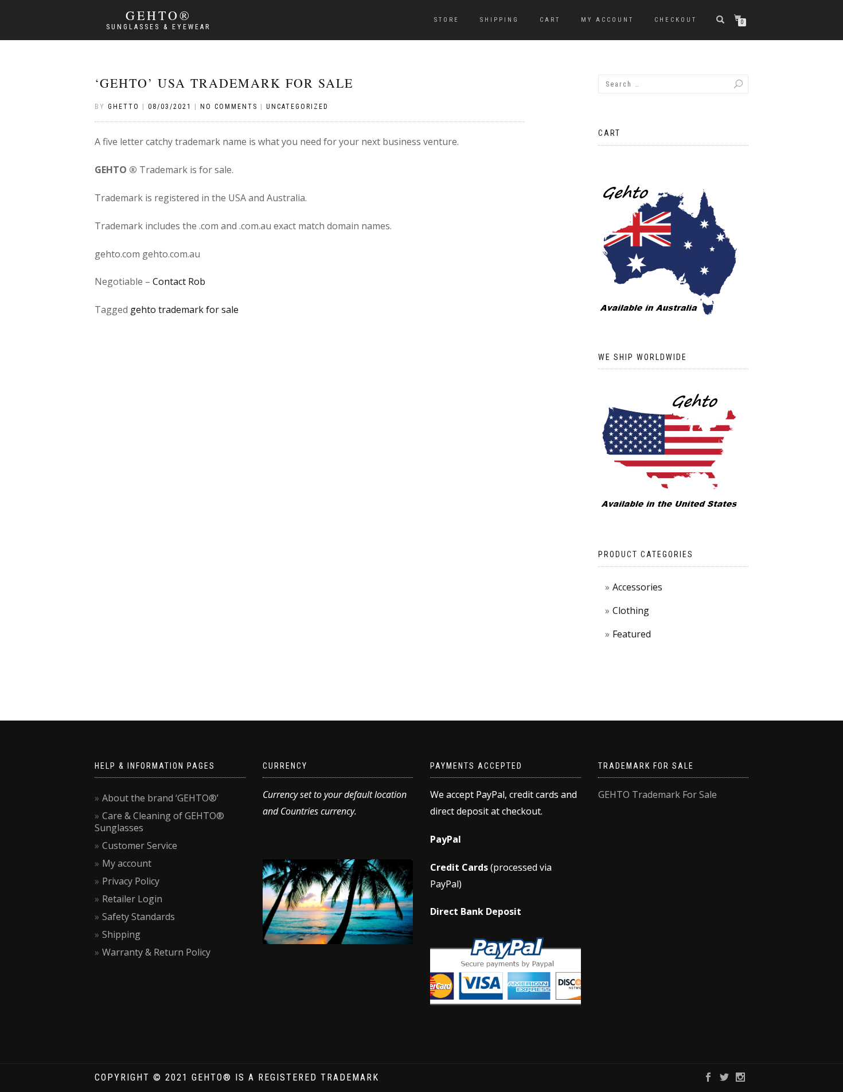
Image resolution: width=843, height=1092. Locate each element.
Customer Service (139, 845)
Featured (631, 634)
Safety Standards (138, 916)
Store (446, 20)
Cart (550, 20)
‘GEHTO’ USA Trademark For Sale (224, 83)
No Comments (228, 107)
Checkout (675, 20)
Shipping (499, 20)
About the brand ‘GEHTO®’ (160, 798)
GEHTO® (159, 15)
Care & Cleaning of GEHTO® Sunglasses (159, 821)
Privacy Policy (130, 881)
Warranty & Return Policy (156, 952)
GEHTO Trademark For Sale (657, 794)
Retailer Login (132, 899)
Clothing (630, 610)
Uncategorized (297, 107)
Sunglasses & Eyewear (158, 27)
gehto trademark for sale (184, 309)
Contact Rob (179, 281)
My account (607, 20)
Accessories (637, 587)
